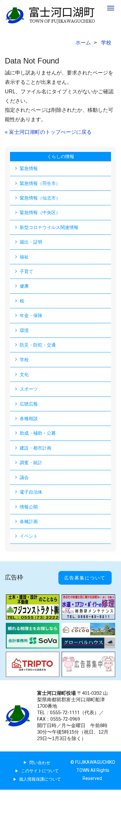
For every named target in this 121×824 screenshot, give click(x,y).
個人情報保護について (40, 779)
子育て (26, 271)
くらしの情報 (60, 156)
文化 (24, 374)
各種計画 (29, 521)
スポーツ (29, 389)
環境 (24, 330)
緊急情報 (29, 168)
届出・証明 (31, 242)
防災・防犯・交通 (38, 345)
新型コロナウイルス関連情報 (49, 227)
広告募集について (85, 577)
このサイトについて (40, 770)
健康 (24, 286)
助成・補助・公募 (38, 433)
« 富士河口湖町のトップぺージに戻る (48, 132)
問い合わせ (39, 762)
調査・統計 (31, 462)
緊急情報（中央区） (40, 212)
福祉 (24, 256)
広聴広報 (29, 403)
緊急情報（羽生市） (40, 183)
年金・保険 (31, 315)
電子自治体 (31, 492)
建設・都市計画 (35, 448)
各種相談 (29, 418)
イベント (29, 536)
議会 (24, 477)
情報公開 (29, 506)
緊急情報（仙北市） (40, 197)
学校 (24, 359)
